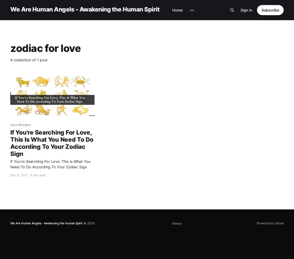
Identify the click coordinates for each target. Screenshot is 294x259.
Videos (177, 223)
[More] (192, 10)
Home (177, 10)
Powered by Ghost (270, 223)
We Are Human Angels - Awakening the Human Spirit (84, 9)
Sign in (246, 10)
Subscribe (270, 10)
